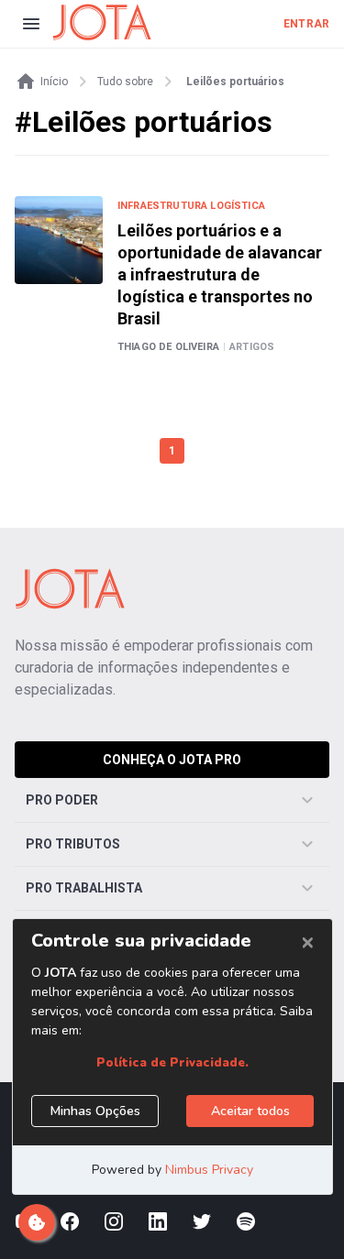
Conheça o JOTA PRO (172, 759)
